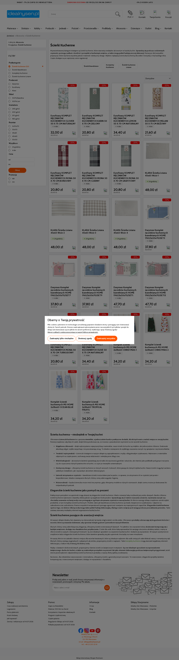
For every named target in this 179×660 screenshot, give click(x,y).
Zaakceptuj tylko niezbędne (61, 338)
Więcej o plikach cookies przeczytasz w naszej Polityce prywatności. (73, 332)
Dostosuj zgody (85, 338)
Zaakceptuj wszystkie (106, 338)
